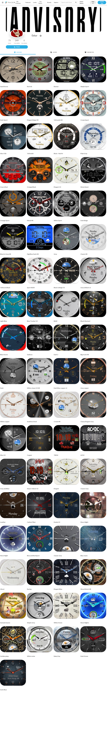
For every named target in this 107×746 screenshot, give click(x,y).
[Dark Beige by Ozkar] (93, 203)
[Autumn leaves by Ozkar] (13, 606)
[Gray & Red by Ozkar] (13, 170)
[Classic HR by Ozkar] (93, 237)
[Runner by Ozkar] (66, 69)
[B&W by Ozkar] (66, 304)
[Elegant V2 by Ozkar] (66, 170)
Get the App (102, 2)
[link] (10, 2)
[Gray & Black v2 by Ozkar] (93, 270)
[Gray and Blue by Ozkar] (13, 472)
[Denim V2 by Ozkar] (66, 505)
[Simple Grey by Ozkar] (40, 606)
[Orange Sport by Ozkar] (13, 203)
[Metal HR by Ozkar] (40, 203)
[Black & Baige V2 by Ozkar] (66, 270)
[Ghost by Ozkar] (13, 572)
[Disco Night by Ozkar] (93, 505)
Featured (27, 2)
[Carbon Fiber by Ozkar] (40, 505)
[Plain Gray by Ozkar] (93, 136)
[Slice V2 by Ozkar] (13, 438)
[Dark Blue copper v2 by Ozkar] (66, 371)
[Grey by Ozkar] (66, 237)
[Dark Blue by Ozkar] (13, 673)
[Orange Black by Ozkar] (40, 170)
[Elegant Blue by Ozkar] (66, 572)
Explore (56, 2)
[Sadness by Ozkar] (40, 337)
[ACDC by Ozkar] (93, 438)
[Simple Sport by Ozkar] (93, 69)
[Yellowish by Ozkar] (40, 136)
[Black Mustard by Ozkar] (93, 304)
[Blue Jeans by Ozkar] (93, 539)
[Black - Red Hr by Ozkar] (66, 136)
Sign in (93, 2)
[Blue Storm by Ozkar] (13, 337)
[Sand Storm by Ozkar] (13, 69)
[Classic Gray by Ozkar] (93, 472)
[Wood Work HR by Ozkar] (93, 572)
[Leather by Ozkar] (13, 505)
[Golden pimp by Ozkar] (13, 639)
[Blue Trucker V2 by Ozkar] (40, 304)
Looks (35, 2)
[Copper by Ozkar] (40, 438)
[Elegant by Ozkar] (66, 472)
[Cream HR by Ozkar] (66, 404)
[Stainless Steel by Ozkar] (40, 404)
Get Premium (18, 2)
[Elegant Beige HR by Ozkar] (40, 103)
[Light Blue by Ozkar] (13, 304)
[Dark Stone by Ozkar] (93, 639)
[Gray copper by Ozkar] (93, 371)
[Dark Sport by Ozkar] (13, 103)
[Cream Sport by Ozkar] (93, 103)
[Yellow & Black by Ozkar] (13, 270)
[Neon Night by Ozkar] (13, 539)
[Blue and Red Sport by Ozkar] (40, 539)
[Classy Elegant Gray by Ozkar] (93, 404)
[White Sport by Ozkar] (66, 203)
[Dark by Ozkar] (13, 371)
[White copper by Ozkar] (13, 404)
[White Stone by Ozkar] (66, 606)
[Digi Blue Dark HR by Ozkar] (40, 237)
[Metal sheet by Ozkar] (93, 170)
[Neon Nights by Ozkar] (93, 606)
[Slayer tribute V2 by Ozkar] (40, 472)
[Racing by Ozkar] (40, 572)
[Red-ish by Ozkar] (40, 69)
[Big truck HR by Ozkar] (93, 337)
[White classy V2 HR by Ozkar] (40, 371)
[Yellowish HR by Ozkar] (66, 103)
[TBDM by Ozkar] (66, 438)
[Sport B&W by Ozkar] (40, 270)
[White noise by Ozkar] (40, 639)
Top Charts (40, 2)
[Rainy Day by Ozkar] (66, 639)
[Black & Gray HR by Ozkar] (13, 237)
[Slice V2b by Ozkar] (13, 136)
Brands (49, 2)
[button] (102, 1)
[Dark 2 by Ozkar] (66, 337)
